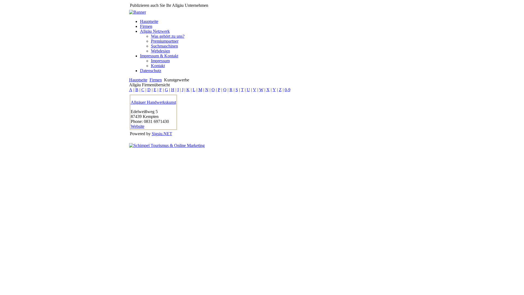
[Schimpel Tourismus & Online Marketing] (167, 145)
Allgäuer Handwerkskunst (153, 102)
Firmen (156, 80)
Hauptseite (138, 80)
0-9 (287, 89)
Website (137, 126)
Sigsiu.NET (162, 133)
